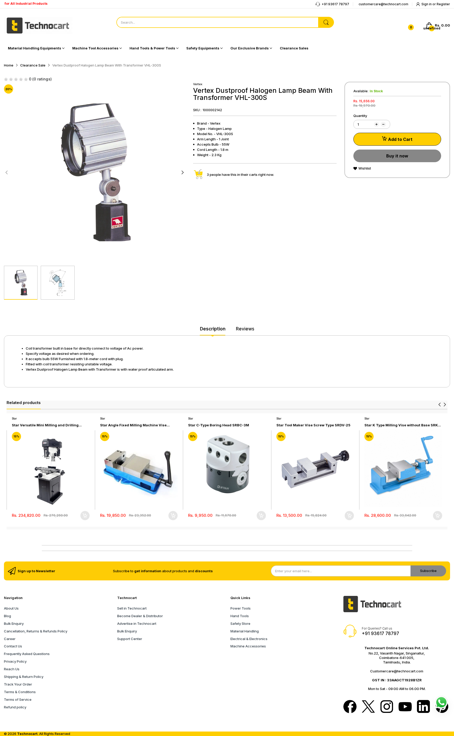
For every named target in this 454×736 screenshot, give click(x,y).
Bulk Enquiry (14, 623)
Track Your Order (18, 684)
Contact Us (13, 646)
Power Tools (240, 608)
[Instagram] (386, 707)
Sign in (426, 4)
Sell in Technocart (132, 608)
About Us (11, 608)
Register (443, 4)
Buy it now (397, 156)
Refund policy (15, 707)
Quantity (360, 116)
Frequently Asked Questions (27, 654)
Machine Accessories (248, 646)
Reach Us (11, 669)
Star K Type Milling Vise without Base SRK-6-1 (401, 425)
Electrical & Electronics (248, 639)
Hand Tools (239, 616)
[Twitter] (368, 707)
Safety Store (240, 623)
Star (14, 418)
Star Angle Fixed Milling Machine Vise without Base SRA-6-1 (133, 425)
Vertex (197, 84)
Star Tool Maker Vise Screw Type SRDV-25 (313, 425)
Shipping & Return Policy (23, 676)
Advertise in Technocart (136, 623)
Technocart (27, 734)
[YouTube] (405, 707)
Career (10, 639)
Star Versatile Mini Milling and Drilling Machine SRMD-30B (45, 425)
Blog (7, 616)
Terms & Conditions (20, 692)
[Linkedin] (423, 707)
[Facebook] (350, 707)
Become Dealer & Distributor (140, 616)
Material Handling (244, 631)
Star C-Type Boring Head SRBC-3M (218, 425)
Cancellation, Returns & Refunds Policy (35, 631)
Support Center (129, 639)
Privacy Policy (15, 661)
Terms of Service (18, 699)
